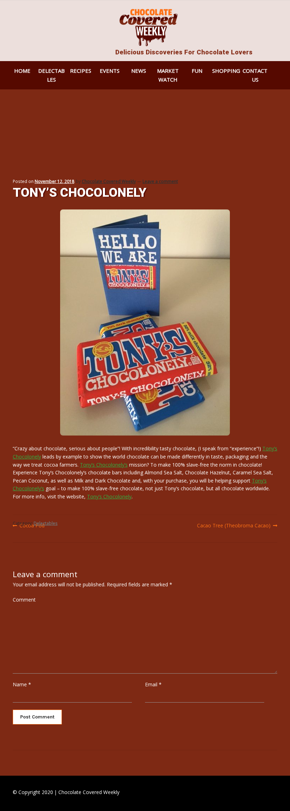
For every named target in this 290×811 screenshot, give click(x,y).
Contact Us (255, 75)
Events (110, 70)
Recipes (80, 70)
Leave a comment (160, 181)
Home (22, 70)
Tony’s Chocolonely (109, 496)
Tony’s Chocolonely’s (104, 464)
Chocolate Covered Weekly (109, 181)
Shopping (226, 70)
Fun (197, 70)
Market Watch (168, 75)
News (138, 70)
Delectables (51, 75)
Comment (24, 599)
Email (153, 684)
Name (22, 684)
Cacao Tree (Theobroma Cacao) (234, 525)
